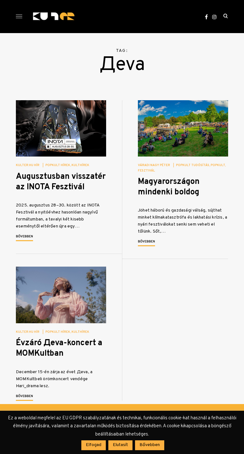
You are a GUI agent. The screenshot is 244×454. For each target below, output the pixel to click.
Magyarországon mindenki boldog (169, 187)
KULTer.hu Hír (27, 165)
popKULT (218, 165)
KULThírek (80, 165)
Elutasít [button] (120, 445)
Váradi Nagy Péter (154, 165)
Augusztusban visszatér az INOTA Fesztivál (61, 181)
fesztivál (146, 171)
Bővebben (24, 236)
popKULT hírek (57, 165)
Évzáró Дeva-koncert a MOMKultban (59, 348)
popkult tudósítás (192, 165)
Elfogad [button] (93, 445)
